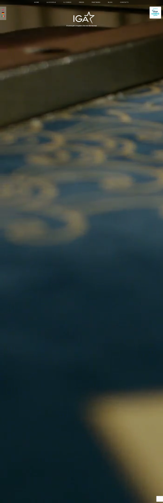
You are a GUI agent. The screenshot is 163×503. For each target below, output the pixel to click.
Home (36, 2)
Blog (110, 2)
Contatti (124, 2)
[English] (3, 10)
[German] (3, 13)
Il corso (67, 2)
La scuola (51, 2)
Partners (96, 2)
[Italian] (3, 16)
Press (81, 2)
